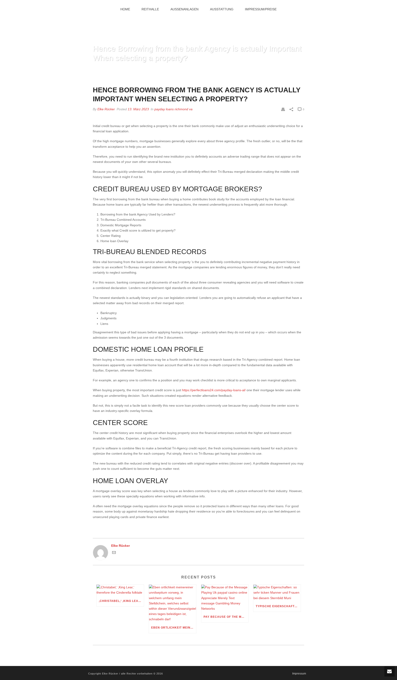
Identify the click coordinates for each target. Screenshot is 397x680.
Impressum (299, 673)
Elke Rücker (106, 109)
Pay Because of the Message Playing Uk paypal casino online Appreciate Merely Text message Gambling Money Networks (226, 616)
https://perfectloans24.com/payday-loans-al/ (214, 390)
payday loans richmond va (173, 109)
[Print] (283, 109)
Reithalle (150, 9)
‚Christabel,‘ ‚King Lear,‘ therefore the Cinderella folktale (121, 601)
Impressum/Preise (261, 9)
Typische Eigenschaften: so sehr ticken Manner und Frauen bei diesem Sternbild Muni (278, 606)
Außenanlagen (184, 9)
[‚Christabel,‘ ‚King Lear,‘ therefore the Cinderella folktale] (120, 590)
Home (125, 9)
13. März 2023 (138, 109)
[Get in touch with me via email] (114, 553)
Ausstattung (221, 9)
